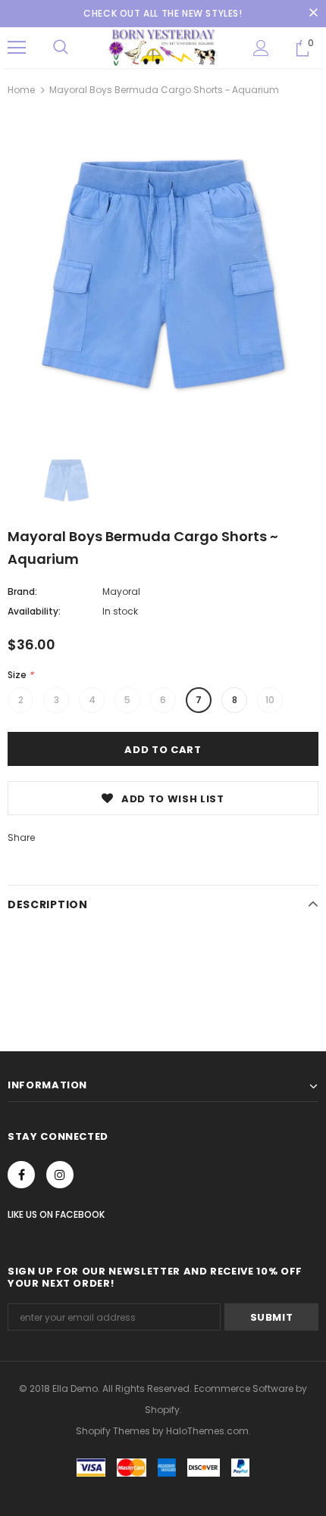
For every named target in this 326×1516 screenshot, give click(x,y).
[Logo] (163, 47)
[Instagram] (60, 1174)
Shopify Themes (113, 1430)
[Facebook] (21, 1174)
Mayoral (121, 591)
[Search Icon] (60, 47)
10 (269, 699)
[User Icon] (261, 48)
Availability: (34, 611)
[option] (163, 274)
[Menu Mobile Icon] (17, 48)
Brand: (22, 591)
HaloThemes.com (207, 1430)
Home (21, 89)
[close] (313, 13)
